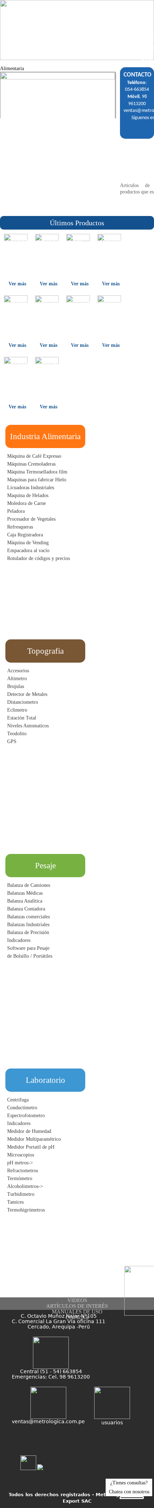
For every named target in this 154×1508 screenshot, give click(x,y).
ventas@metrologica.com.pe (48, 1421)
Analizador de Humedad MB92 (110, 252)
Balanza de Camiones (28, 885)
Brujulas (15, 686)
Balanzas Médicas (25, 893)
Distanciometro (22, 702)
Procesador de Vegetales (31, 519)
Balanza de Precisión (28, 932)
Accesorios (18, 670)
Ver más (17, 283)
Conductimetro (22, 1107)
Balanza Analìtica (24, 901)
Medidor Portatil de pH (30, 1147)
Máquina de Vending (28, 542)
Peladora (16, 511)
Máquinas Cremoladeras (31, 464)
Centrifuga (18, 1099)
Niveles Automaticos (28, 725)
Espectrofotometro (26, 1115)
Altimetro (17, 678)
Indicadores (18, 940)
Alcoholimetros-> (25, 1186)
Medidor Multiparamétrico (34, 1139)
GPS (11, 741)
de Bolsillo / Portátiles (29, 956)
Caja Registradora (25, 534)
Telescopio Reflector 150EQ (79, 310)
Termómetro (19, 1178)
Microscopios (20, 1155)
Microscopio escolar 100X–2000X (48, 252)
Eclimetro (17, 710)
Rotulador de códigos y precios (38, 558)
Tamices (15, 1202)
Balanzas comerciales (28, 916)
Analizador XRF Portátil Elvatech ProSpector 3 (48, 319)
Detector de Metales (27, 694)
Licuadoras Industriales (30, 487)
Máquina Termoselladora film (37, 472)
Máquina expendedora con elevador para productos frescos (48, 384)
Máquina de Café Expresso (34, 456)
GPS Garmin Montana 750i (79, 252)
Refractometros (22, 1170)
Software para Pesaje (28, 948)
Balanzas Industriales (28, 924)
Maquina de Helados (27, 495)
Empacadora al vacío (28, 550)
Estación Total (21, 718)
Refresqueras (20, 527)
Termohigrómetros (26, 1210)
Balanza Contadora (26, 909)
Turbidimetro (20, 1194)
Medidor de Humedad (29, 1131)
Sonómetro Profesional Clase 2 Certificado (17, 313)
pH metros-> (20, 1162)
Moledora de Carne (26, 503)
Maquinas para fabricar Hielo (36, 479)
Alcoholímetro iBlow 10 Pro (17, 248)
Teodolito (17, 733)
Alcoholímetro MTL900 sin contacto (17, 375)
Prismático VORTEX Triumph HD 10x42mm (110, 316)
